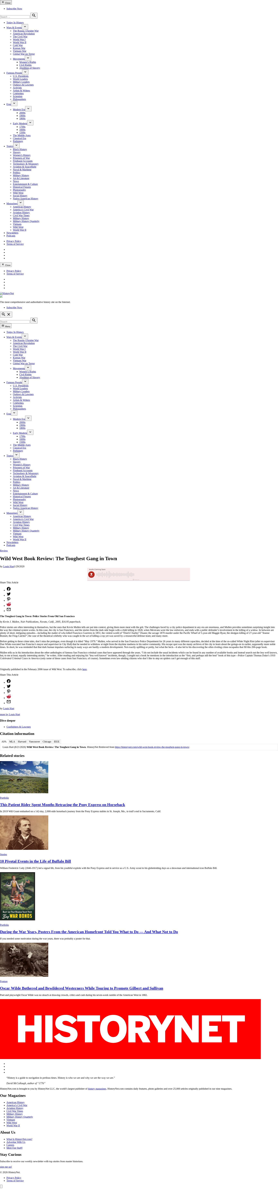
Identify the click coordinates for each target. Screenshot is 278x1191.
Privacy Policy (13, 241)
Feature (4, 981)
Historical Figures (22, 187)
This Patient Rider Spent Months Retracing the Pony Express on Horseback (62, 805)
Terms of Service (15, 244)
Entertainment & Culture (25, 184)
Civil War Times (21, 215)
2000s (22, 112)
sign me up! (6, 1166)
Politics (16, 172)
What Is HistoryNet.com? (19, 1139)
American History (22, 206)
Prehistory (18, 141)
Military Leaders (21, 82)
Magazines (11, 203)
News (16, 181)
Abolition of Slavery (29, 68)
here (84, 669)
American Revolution (24, 33)
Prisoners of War (21, 158)
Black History (20, 149)
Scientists (17, 96)
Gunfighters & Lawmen (18, 726)
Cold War (18, 45)
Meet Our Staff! (14, 1147)
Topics (9, 146)
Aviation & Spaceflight (24, 166)
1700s (22, 126)
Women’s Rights (27, 62)
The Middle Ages (22, 135)
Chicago (47, 741)
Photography (19, 190)
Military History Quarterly (26, 221)
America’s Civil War (23, 209)
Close (7, 3)
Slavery (17, 152)
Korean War (19, 48)
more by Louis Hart (10, 714)
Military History (21, 175)
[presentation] (25, 26)
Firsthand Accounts (22, 161)
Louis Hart (8, 566)
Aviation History (21, 212)
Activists (17, 87)
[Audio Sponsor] (163, 575)
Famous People (14, 73)
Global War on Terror (24, 54)
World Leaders (20, 79)
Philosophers (19, 99)
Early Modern (20, 123)
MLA (12, 741)
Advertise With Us (15, 1142)
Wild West (18, 192)
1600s (22, 129)
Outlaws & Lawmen (23, 84)
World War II (19, 42)
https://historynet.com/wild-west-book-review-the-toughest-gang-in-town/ (152, 747)
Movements (19, 59)
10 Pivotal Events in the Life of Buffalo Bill (35, 861)
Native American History (25, 198)
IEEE (57, 741)
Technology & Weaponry (26, 163)
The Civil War (20, 36)
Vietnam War (19, 51)
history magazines (97, 1088)
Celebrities (18, 93)
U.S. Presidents (20, 76)
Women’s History (22, 155)
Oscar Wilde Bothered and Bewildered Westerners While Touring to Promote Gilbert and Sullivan (81, 988)
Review (4, 550)
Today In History (15, 22)
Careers (10, 1145)
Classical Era (19, 138)
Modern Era (19, 109)
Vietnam (17, 224)
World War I (19, 39)
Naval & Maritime (22, 169)
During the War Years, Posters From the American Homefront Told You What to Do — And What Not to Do (89, 932)
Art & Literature (21, 178)
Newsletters (12, 232)
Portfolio (4, 797)
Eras (8, 104)
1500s (22, 132)
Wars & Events (14, 27)
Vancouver (34, 741)
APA (4, 741)
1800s (22, 118)
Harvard (22, 741)
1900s (22, 115)
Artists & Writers (21, 90)
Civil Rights (25, 65)
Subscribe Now (14, 8)
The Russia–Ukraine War (26, 30)
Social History (20, 195)
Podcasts (10, 235)
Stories (3, 854)
